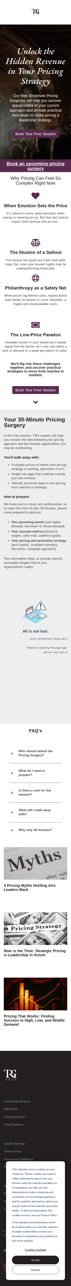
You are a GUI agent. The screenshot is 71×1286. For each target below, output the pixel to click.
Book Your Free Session (35, 134)
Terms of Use (12, 1151)
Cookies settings (35, 1249)
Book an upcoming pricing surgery (36, 166)
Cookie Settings (14, 1143)
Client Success (13, 1124)
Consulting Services (17, 1101)
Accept (35, 1259)
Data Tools (11, 1109)
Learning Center (14, 1116)
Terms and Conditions (18, 1159)
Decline (35, 1269)
